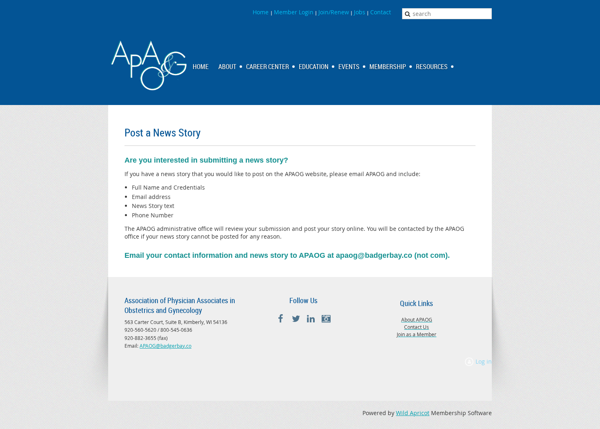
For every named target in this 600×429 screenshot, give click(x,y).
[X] (295, 318)
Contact (380, 12)
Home (261, 12)
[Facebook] (280, 318)
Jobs (359, 12)
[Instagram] (325, 318)
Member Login (293, 12)
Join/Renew (333, 12)
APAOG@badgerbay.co (165, 345)
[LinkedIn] (310, 318)
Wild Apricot (412, 413)
